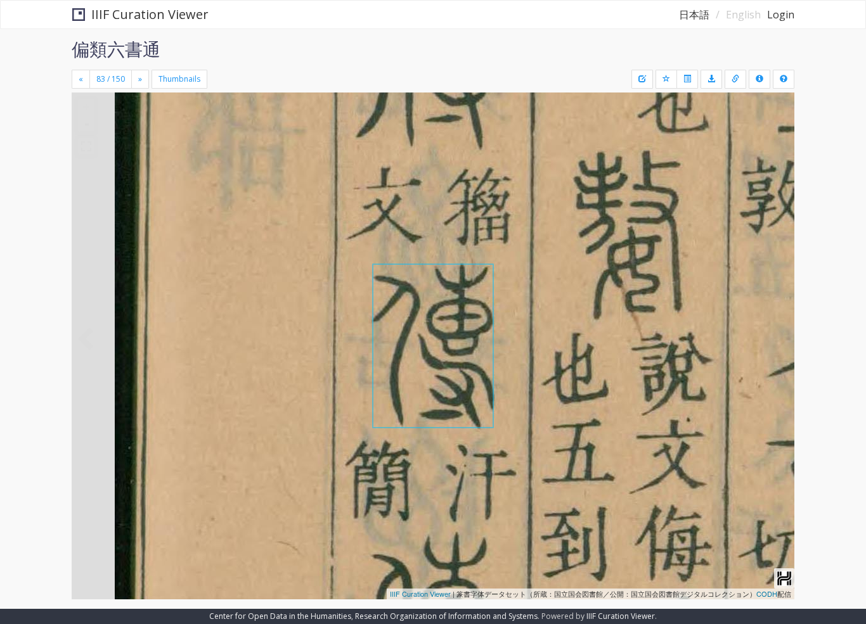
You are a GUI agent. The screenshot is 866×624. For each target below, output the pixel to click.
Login (780, 15)
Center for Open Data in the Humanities (280, 616)
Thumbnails (179, 78)
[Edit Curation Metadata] (642, 79)
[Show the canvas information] (735, 79)
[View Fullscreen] (86, 146)
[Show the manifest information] (759, 79)
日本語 (694, 15)
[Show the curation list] (687, 79)
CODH (766, 594)
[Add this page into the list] (666, 79)
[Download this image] (711, 79)
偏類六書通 (116, 49)
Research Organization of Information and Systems (446, 616)
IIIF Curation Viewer (150, 14)
